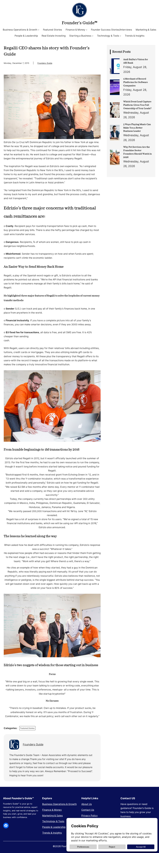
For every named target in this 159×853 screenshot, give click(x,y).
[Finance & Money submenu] (86, 29)
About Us (86, 804)
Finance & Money (52, 809)
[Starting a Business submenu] (92, 35)
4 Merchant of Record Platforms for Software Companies (135, 82)
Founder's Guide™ (79, 23)
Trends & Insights (52, 832)
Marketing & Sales (52, 815)
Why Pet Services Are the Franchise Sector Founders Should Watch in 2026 (137, 152)
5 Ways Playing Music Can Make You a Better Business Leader (137, 128)
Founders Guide (44, 63)
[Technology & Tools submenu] (120, 35)
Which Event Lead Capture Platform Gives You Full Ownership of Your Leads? (137, 105)
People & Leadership (54, 827)
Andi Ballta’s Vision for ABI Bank (135, 61)
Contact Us (87, 809)
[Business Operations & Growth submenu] (38, 29)
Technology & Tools (53, 821)
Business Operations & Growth (59, 804)
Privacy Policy (89, 815)
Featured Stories (27, 728)
